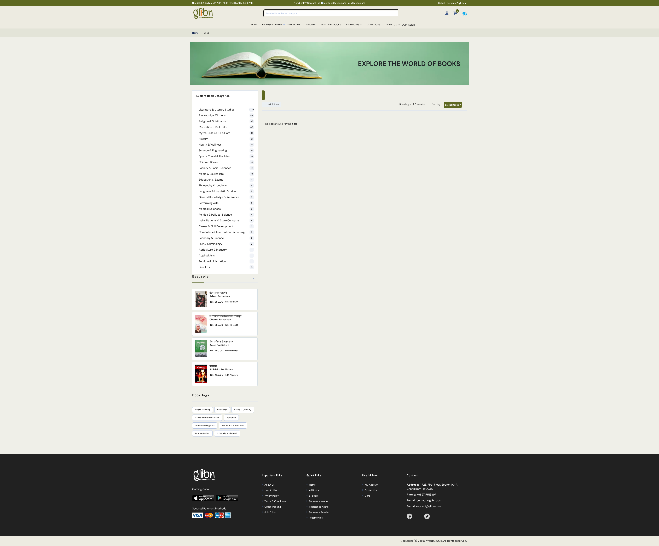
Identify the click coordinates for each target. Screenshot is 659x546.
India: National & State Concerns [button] (225, 220)
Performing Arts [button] (225, 203)
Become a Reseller (319, 512)
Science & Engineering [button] (226, 150)
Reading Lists (354, 24)
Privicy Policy (271, 495)
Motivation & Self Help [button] (226, 127)
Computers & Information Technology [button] (225, 232)
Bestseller (222, 409)
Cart (367, 495)
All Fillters (273, 104)
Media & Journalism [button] (226, 174)
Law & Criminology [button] (225, 244)
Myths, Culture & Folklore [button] (226, 133)
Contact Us (371, 490)
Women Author (202, 433)
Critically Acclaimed (227, 433)
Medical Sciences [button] (225, 209)
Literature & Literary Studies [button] (226, 109)
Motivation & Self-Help (233, 425)
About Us (269, 484)
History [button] (226, 139)
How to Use (393, 24)
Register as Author (319, 506)
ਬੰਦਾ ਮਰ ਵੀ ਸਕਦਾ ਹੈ (218, 292)
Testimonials (316, 517)
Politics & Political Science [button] (225, 214)
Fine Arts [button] (225, 267)
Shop (206, 32)
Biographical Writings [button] (226, 115)
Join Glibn (269, 512)
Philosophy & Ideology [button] (225, 185)
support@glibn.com (428, 506)
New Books (293, 24)
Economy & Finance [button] (225, 238)
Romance (231, 417)
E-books (314, 495)
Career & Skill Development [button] (225, 226)
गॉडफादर (213, 366)
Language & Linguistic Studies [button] (225, 191)
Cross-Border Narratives (207, 417)
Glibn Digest (374, 24)
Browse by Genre (272, 24)
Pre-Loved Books (331, 24)
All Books (314, 490)
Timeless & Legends (205, 425)
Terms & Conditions (275, 501)
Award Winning (202, 409)
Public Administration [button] (225, 261)
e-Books (311, 24)
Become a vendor (318, 501)
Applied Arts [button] (225, 255)
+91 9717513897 (426, 494)
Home (254, 24)
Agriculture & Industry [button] (225, 249)
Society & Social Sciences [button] (226, 168)
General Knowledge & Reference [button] (225, 197)
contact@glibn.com (428, 500)
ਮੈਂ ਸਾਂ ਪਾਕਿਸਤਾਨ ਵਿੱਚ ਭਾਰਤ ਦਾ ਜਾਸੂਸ (225, 316)
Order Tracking (272, 506)
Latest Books (452, 104)
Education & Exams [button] (225, 179)
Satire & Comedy (242, 409)
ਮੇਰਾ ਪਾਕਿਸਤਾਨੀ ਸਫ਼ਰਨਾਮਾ (221, 341)
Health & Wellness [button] (226, 144)
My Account (371, 484)
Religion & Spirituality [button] (226, 121)
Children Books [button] (226, 162)
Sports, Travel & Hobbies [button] (226, 156)
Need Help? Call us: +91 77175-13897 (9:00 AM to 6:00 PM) (222, 3)
